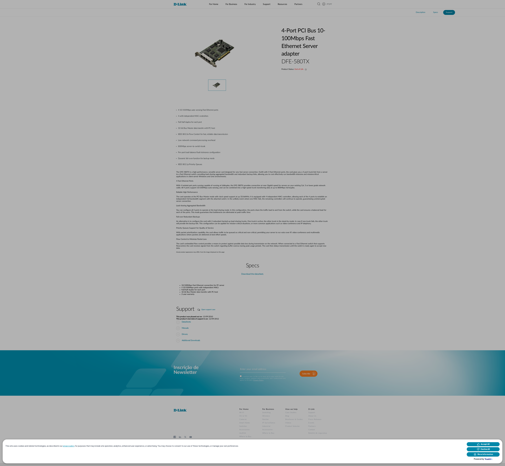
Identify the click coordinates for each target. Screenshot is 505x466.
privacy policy (68, 446)
